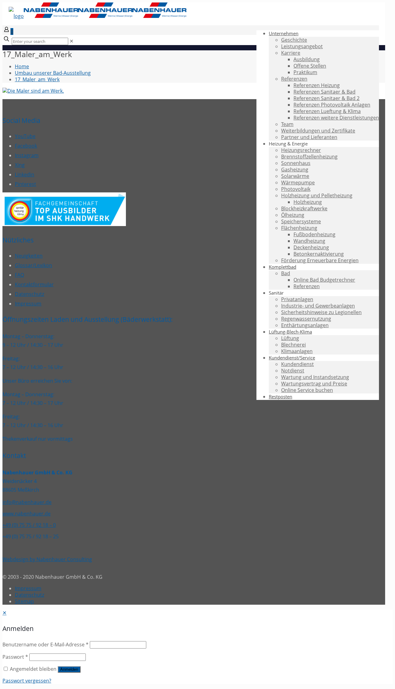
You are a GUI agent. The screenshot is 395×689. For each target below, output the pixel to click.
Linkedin (24, 174)
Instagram (27, 155)
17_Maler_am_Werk (37, 79)
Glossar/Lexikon (33, 265)
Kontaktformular (34, 284)
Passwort (15, 656)
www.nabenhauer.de (26, 513)
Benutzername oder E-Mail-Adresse (45, 644)
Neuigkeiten (29, 255)
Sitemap (24, 601)
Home (22, 66)
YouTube (25, 136)
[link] (71, 41)
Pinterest (25, 184)
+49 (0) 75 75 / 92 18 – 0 (29, 525)
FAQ (19, 274)
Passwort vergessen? (26, 680)
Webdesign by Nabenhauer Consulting (47, 559)
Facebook (26, 145)
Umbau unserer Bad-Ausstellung (53, 72)
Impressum (28, 303)
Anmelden (69, 669)
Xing (20, 165)
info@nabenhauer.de (27, 502)
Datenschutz (29, 294)
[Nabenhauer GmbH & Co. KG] (97, 16)
